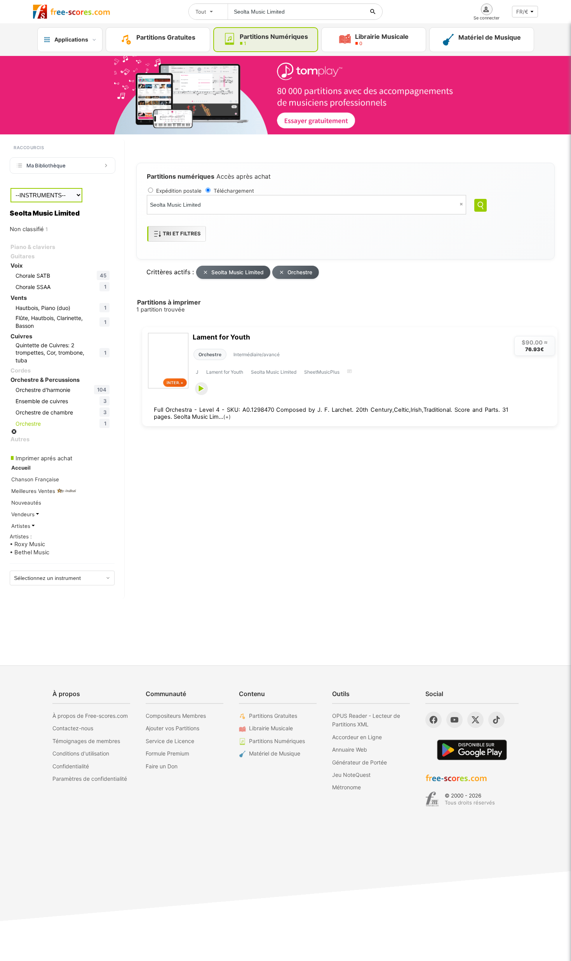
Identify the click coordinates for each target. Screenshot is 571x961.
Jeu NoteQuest (351, 774)
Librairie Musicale (271, 728)
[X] (475, 720)
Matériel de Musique (274, 753)
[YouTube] (454, 720)
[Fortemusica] (432, 799)
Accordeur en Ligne (357, 737)
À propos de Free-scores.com (90, 715)
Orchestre (299, 272)
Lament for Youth (221, 337)
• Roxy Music (27, 544)
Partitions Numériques (277, 741)
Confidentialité (70, 766)
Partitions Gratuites (273, 715)
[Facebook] (433, 720)
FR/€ (522, 12)
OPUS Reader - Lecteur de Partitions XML (366, 720)
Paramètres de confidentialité (89, 778)
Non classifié (29, 229)
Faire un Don (162, 766)
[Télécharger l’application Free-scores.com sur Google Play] (472, 750)
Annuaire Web (349, 749)
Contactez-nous (72, 728)
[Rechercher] (373, 11)
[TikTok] (496, 720)
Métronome (346, 787)
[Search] (480, 205)
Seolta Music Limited (237, 272)
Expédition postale (179, 191)
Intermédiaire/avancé (256, 354)
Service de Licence (170, 741)
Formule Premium (167, 753)
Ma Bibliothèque (46, 165)
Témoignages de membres (86, 741)
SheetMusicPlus (321, 372)
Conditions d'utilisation (80, 753)
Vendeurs (23, 514)
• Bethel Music (29, 552)
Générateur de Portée (359, 762)
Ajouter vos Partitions (172, 728)
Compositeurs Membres (176, 715)
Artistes (21, 526)
